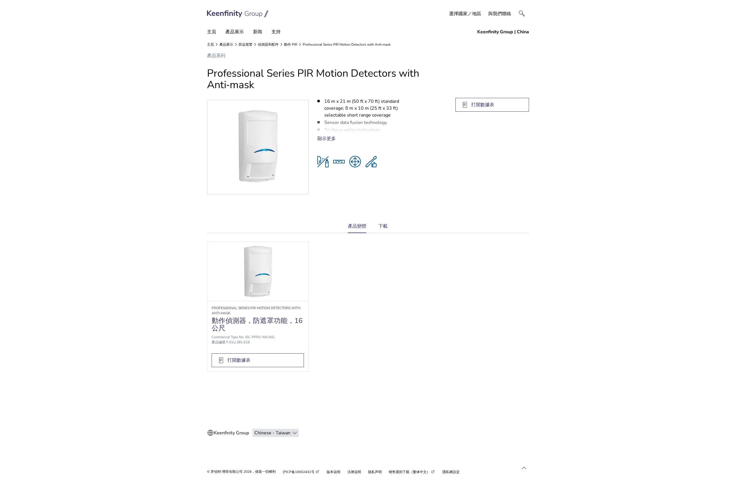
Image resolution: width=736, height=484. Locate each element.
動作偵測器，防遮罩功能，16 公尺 (257, 324)
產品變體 (357, 228)
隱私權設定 (451, 472)
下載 (383, 226)
